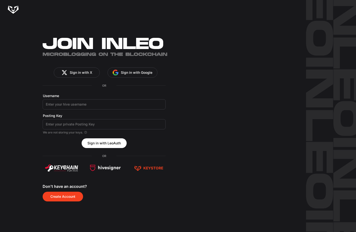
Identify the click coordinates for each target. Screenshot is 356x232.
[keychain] (61, 168)
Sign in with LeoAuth (104, 143)
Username (51, 96)
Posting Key (52, 116)
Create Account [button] (62, 196)
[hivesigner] (105, 168)
